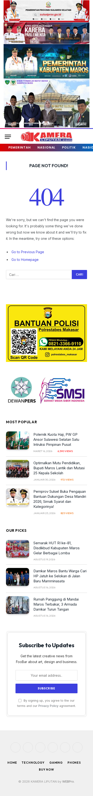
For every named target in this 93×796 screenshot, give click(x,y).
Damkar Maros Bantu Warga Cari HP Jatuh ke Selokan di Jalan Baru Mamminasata (60, 576)
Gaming (56, 762)
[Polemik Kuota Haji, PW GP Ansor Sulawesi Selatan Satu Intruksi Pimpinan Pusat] (17, 440)
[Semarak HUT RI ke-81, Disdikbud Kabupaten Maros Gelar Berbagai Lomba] (17, 549)
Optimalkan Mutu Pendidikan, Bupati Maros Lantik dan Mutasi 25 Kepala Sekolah (59, 468)
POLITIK (69, 147)
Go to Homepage (25, 260)
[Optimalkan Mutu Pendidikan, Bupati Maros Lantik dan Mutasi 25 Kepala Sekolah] (17, 469)
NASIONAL (46, 147)
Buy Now (46, 769)
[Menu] (8, 136)
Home (12, 762)
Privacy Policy (48, 706)
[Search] (84, 136)
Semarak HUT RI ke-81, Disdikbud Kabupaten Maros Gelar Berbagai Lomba (56, 548)
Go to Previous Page (27, 252)
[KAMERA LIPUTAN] (46, 136)
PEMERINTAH (19, 147)
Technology (33, 762)
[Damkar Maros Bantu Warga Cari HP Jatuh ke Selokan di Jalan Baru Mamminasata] (17, 577)
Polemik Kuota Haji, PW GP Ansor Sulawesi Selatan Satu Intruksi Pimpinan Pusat (56, 439)
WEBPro (68, 781)
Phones (74, 762)
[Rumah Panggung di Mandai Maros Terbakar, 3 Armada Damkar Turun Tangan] (17, 605)
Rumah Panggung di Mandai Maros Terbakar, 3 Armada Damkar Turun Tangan (56, 604)
